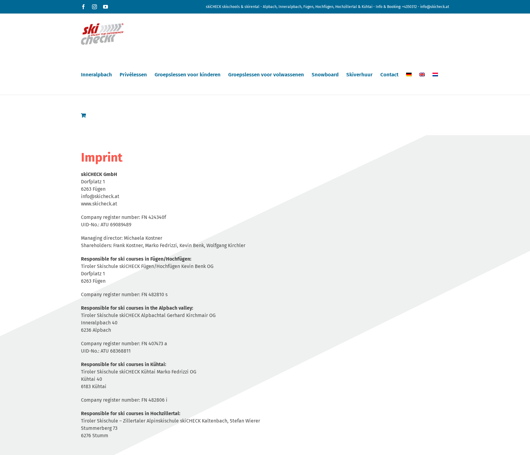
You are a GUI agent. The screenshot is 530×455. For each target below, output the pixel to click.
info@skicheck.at (434, 7)
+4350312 (409, 7)
